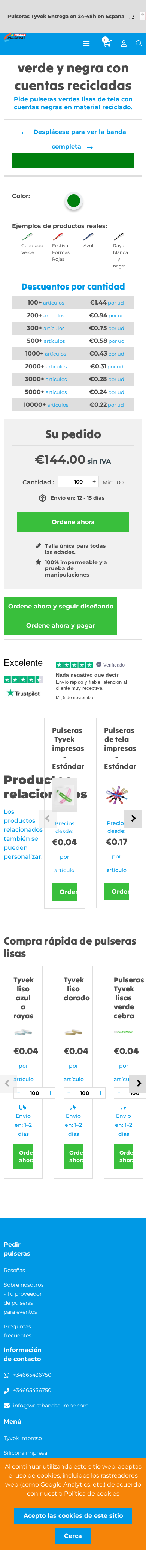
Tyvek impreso (23, 1438)
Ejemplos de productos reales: (59, 226)
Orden (68, 891)
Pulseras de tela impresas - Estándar (120, 748)
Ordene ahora (60, 606)
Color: (21, 196)
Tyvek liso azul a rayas (23, 997)
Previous (48, 819)
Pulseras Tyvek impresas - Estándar (68, 748)
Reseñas (14, 1270)
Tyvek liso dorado (77, 988)
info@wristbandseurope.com (51, 1405)
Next (133, 819)
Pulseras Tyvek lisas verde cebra (129, 997)
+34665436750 (32, 1374)
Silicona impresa (25, 1452)
